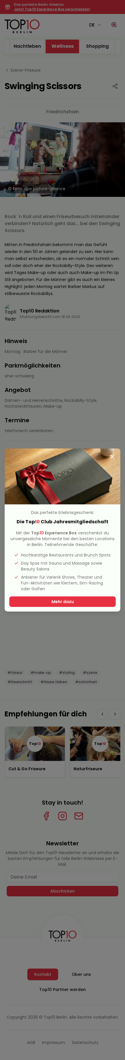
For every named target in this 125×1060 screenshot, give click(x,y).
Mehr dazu (62, 602)
